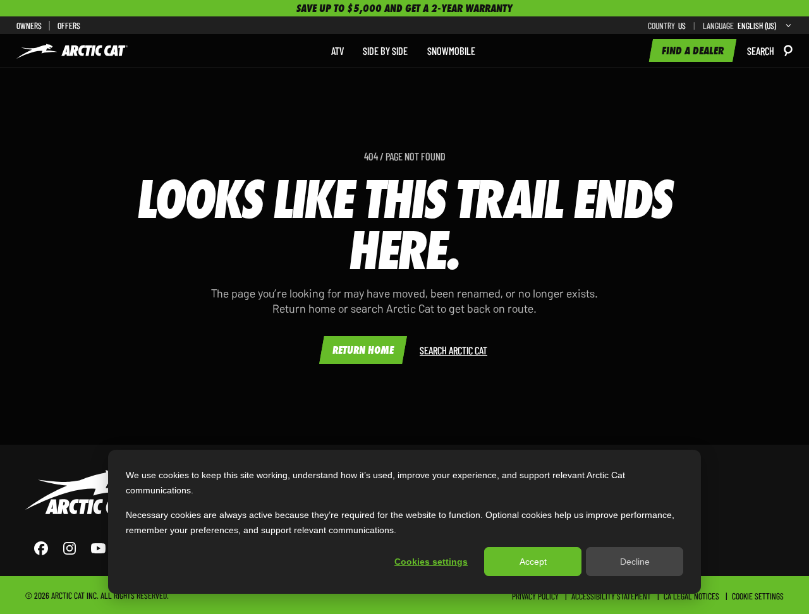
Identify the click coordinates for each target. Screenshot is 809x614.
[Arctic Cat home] (72, 50)
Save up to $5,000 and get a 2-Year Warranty (404, 8)
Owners (29, 25)
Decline (635, 562)
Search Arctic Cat (453, 350)
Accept (533, 562)
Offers (69, 25)
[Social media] (82, 548)
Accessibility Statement (611, 595)
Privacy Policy (535, 595)
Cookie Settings (758, 595)
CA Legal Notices (691, 595)
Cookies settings (431, 562)
